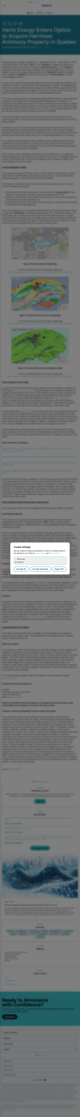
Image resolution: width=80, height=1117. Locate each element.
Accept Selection (40, 569)
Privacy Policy (40, 553)
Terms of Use (54, 553)
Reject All (59, 569)
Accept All (21, 569)
